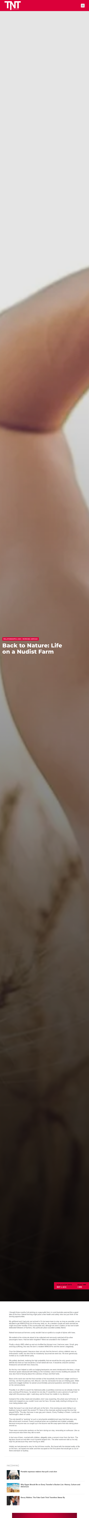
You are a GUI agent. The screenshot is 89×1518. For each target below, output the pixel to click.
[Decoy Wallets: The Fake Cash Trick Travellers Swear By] (13, 1500)
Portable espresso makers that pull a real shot (39, 1471)
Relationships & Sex (12, 639)
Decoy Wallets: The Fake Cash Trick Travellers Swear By (43, 1497)
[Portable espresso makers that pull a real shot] (13, 1474)
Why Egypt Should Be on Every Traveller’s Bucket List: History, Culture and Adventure (50, 1485)
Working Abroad (30, 639)
